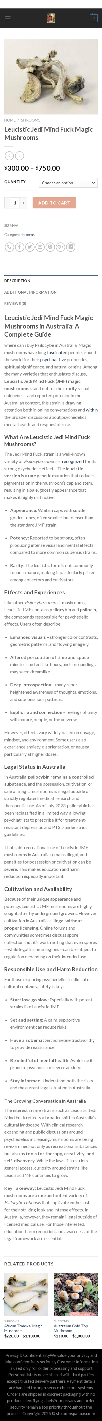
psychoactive (53, 359)
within (92, 409)
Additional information (30, 292)
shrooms (31, 120)
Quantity (15, 182)
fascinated (57, 352)
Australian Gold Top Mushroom (71, 1328)
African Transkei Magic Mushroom (23, 1328)
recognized (73, 461)
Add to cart (54, 202)
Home (10, 120)
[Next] (98, 1310)
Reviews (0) (15, 303)
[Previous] (4, 1310)
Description (17, 280)
